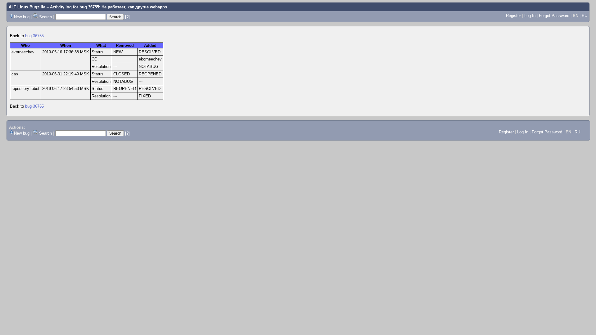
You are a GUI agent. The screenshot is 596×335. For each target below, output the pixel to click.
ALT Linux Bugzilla (27, 7)
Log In (529, 15)
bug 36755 (34, 36)
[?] (127, 17)
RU (584, 15)
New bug (21, 17)
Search (45, 17)
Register (513, 15)
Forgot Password (554, 15)
